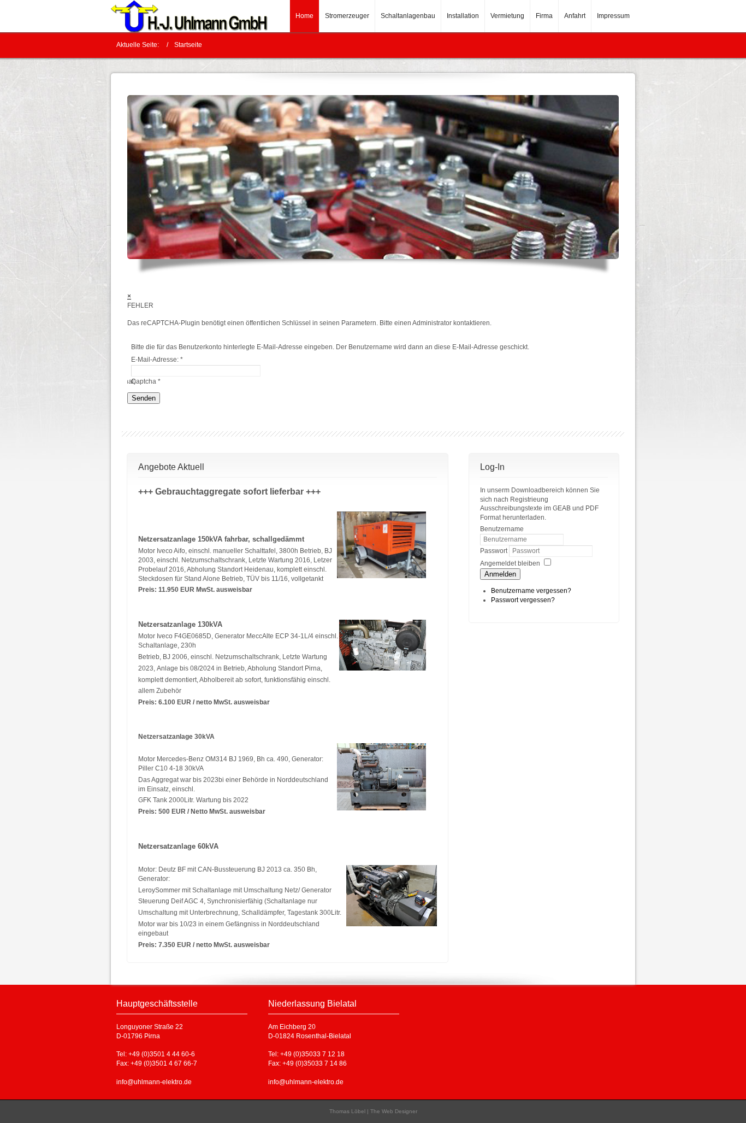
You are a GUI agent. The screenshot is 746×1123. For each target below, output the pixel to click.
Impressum (613, 16)
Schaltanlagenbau (408, 16)
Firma (544, 16)
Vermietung (507, 16)
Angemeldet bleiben (510, 563)
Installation (463, 16)
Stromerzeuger (347, 16)
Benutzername (502, 529)
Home (304, 16)
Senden (144, 398)
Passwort (494, 551)
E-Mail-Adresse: (157, 359)
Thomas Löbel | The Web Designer (373, 1111)
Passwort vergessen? (523, 600)
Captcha (146, 381)
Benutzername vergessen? (531, 591)
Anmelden (500, 574)
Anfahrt (574, 16)
